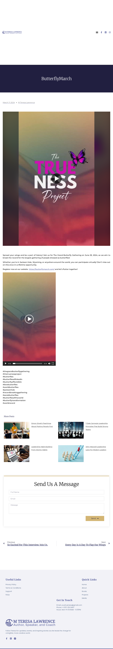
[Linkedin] (106, 32)
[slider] (27, 363)
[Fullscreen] (53, 363)
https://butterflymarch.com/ (42, 269)
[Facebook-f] (101, 32)
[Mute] (49, 363)
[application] (29, 319)
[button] (29, 319)
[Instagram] (110, 32)
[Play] (6, 363)
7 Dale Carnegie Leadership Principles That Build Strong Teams (97, 426)
